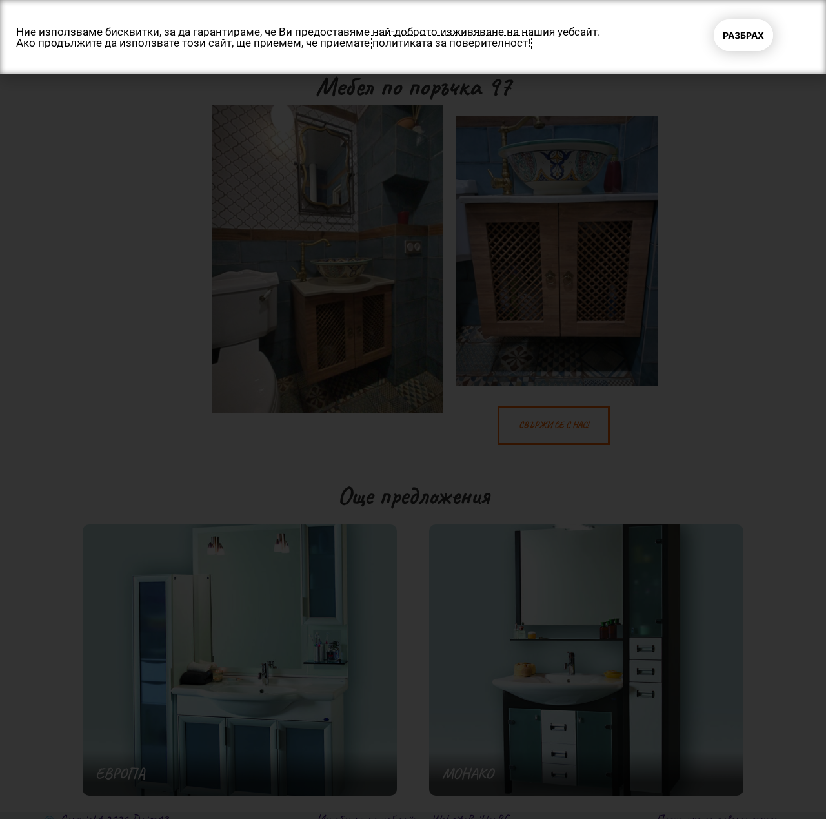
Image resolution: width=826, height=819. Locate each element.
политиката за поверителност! (451, 42)
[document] (413, 409)
